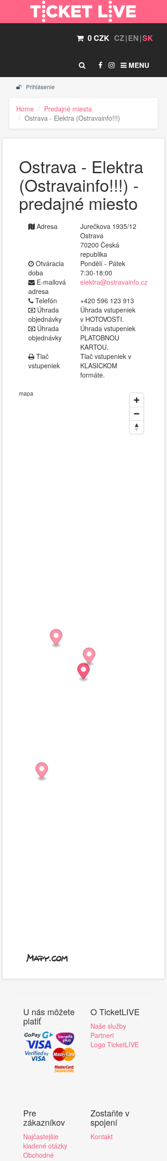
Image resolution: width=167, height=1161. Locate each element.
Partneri (102, 1035)
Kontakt (101, 1136)
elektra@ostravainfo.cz (114, 282)
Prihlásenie (40, 87)
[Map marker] (83, 672)
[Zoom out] (136, 413)
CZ (119, 38)
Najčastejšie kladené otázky (45, 1141)
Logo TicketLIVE (114, 1044)
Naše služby (108, 1026)
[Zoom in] (136, 400)
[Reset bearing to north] (136, 427)
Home (25, 108)
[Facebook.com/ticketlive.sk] (100, 65)
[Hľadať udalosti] (82, 65)
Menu (138, 65)
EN (133, 38)
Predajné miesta (68, 108)
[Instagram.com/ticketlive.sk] (112, 65)
